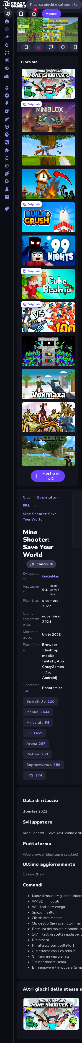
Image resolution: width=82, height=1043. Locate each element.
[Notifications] (33, 13)
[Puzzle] (6, 150)
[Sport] (6, 173)
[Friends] (8, 13)
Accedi (51, 13)
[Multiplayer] (6, 68)
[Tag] (6, 209)
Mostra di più (50, 476)
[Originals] (6, 60)
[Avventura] (6, 95)
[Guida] (6, 127)
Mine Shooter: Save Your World (40, 516)
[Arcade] (6, 88)
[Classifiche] (6, 76)
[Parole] (6, 142)
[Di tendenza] (6, 45)
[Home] (6, 21)
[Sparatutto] (6, 166)
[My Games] (21, 13)
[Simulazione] (6, 158)
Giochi (28, 497)
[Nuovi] (6, 37)
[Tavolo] (6, 189)
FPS (26, 505)
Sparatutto (46, 497)
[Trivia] (6, 197)
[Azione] (6, 103)
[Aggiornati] (6, 52)
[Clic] (6, 119)
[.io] (6, 134)
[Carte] (6, 111)
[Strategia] (6, 181)
